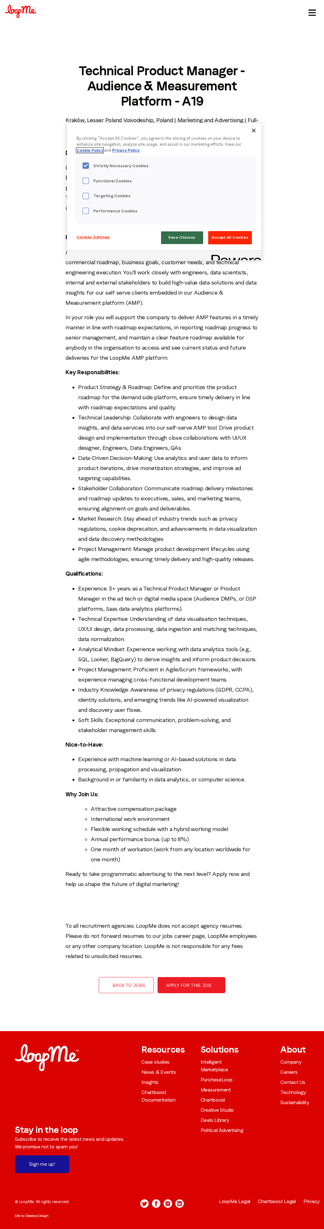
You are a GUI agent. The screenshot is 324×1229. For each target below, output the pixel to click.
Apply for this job (188, 985)
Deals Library (215, 1120)
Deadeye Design (37, 1216)
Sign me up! (42, 1164)
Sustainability (294, 1102)
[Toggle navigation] (311, 11)
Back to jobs (129, 985)
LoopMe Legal (234, 1201)
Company (290, 1062)
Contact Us (292, 1082)
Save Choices (182, 237)
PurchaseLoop (217, 1080)
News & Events (158, 1072)
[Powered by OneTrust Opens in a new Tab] (234, 256)
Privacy (311, 1201)
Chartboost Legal (277, 1201)
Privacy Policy (126, 150)
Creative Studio (217, 1110)
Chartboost (213, 1100)
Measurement (216, 1090)
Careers (288, 1072)
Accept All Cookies (230, 237)
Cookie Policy (90, 150)
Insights (150, 1082)
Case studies (155, 1062)
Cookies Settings (93, 237)
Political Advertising (222, 1130)
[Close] (254, 131)
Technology (293, 1092)
